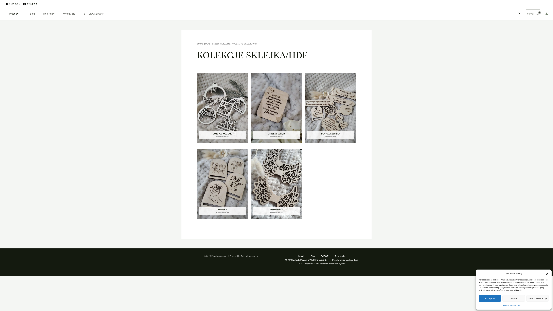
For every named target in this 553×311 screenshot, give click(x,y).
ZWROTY (325, 256)
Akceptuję (490, 298)
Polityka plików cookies (512, 305)
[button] (547, 273)
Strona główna (203, 44)
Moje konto (49, 14)
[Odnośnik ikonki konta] (546, 14)
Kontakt (301, 256)
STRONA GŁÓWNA (94, 14)
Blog (32, 14)
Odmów (513, 298)
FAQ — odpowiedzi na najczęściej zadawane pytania (321, 263)
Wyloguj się (69, 14)
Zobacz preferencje (537, 298)
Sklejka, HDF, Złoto (221, 44)
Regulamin (340, 256)
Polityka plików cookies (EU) (345, 260)
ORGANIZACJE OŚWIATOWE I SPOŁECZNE (305, 260)
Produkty (13, 14)
